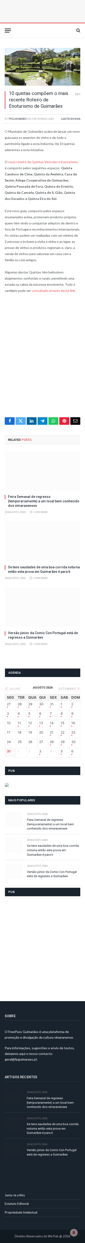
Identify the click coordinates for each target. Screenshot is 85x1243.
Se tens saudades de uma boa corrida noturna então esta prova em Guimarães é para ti (53, 850)
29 (30, 704)
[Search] (77, 30)
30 (41, 704)
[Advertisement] (42, 358)
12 (30, 723)
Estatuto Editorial (17, 1204)
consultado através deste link (53, 291)
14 (52, 723)
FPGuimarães (17, 118)
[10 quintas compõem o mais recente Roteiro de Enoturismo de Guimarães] (42, 67)
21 (51, 732)
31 (52, 704)
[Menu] (8, 30)
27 (9, 704)
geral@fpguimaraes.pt (21, 1059)
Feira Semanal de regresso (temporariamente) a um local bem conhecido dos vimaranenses (43, 501)
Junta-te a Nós (15, 1195)
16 (73, 723)
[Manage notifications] (74, 1232)
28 (20, 704)
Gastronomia (70, 118)
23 (73, 732)
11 (19, 723)
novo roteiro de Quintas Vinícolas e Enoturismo (43, 162)
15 (62, 723)
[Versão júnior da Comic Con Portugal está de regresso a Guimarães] (42, 607)
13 (41, 723)
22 (62, 732)
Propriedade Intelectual (21, 1212)
